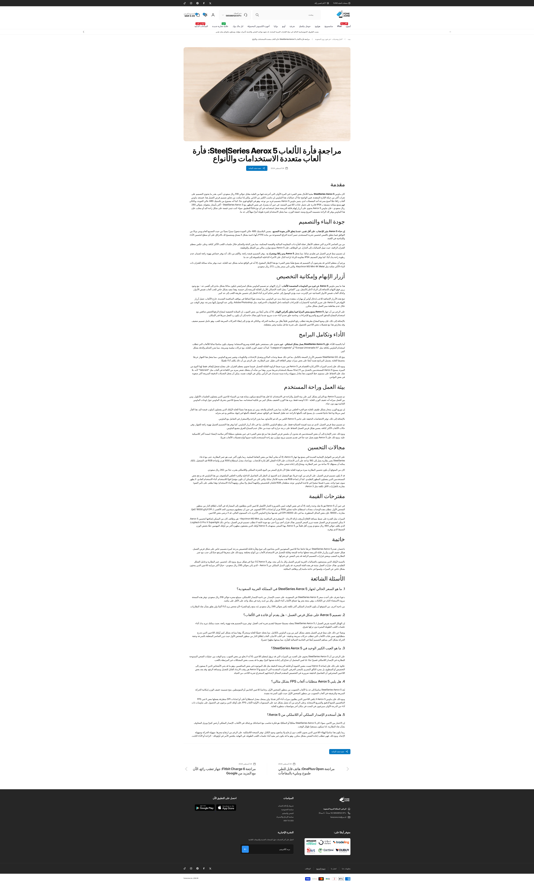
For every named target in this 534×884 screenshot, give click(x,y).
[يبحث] (257, 15)
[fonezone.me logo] (344, 802)
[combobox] (286, 15)
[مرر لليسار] (450, 32)
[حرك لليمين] (84, 32)
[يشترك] (245, 849)
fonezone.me (188, 878)
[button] (192, 15)
